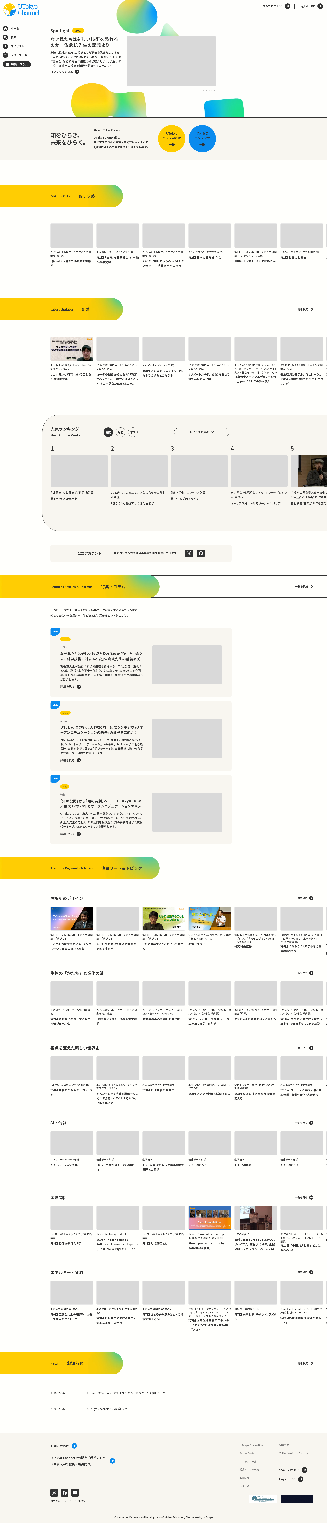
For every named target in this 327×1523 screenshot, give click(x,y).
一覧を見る (301, 309)
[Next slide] (224, 61)
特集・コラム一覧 (249, 1469)
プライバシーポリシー (76, 1501)
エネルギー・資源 (66, 1272)
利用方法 (284, 1445)
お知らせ (244, 1477)
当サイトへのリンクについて (294, 1453)
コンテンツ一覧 (248, 1461)
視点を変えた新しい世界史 (74, 1048)
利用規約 (55, 1501)
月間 (120, 432)
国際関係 (58, 1197)
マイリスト (246, 1486)
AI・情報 (58, 1122)
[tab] (203, 91)
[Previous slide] (42, 61)
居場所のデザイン (66, 898)
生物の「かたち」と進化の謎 (77, 973)
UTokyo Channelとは (252, 1445)
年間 (133, 432)
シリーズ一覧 (247, 1453)
